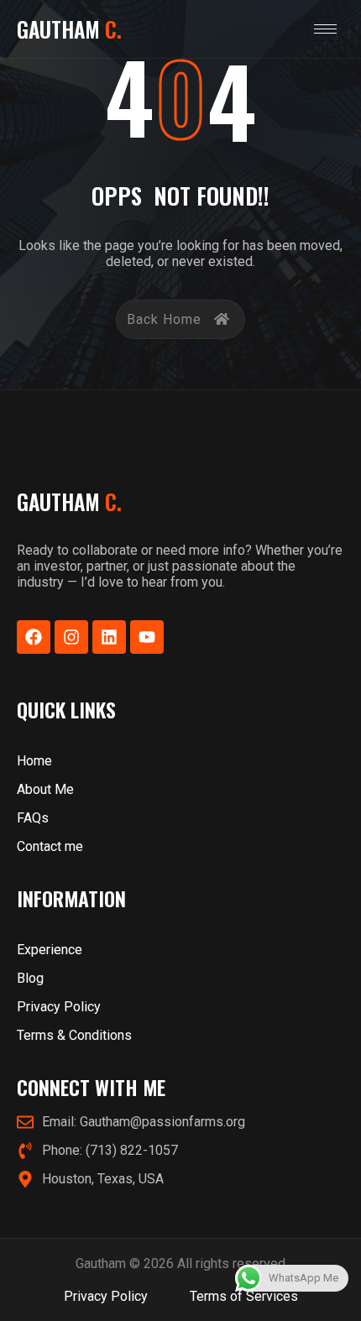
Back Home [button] (164, 319)
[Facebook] (33, 637)
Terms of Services (244, 1296)
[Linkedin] (109, 637)
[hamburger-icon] (325, 29)
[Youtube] (147, 637)
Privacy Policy (106, 1296)
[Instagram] (71, 637)
